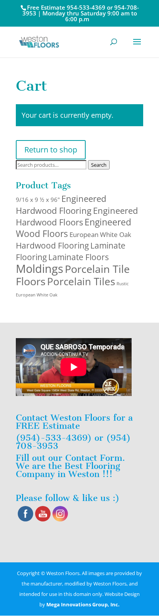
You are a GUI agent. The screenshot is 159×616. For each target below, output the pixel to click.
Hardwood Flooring (52, 245)
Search (99, 164)
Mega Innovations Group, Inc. (83, 604)
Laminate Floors (78, 257)
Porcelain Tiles (81, 281)
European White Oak (100, 234)
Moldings (39, 268)
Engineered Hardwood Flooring (61, 204)
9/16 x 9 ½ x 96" (38, 199)
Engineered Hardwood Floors (77, 216)
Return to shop (50, 149)
